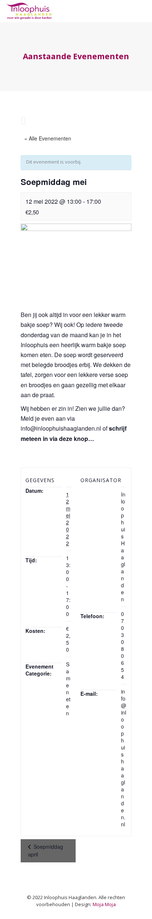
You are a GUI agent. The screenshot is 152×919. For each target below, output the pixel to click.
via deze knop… (71, 438)
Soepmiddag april (45, 850)
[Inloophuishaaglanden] (29, 11)
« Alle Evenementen (47, 138)
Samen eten (68, 688)
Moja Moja (104, 904)
